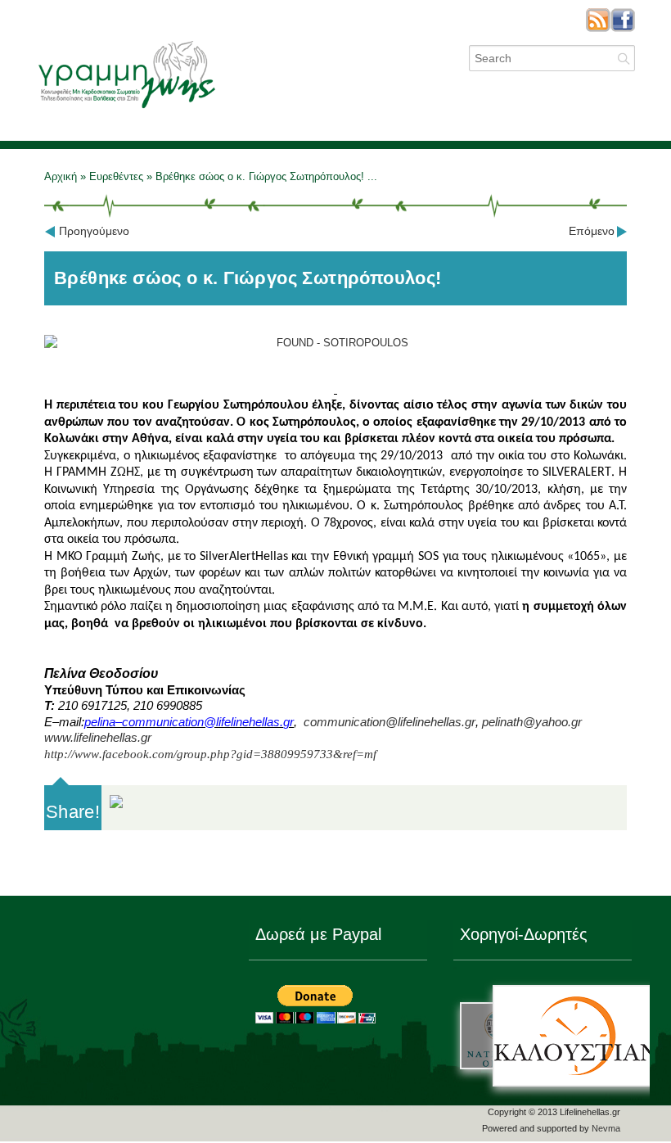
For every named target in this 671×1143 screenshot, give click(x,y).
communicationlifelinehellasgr (389, 722)
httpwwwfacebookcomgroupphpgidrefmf (210, 754)
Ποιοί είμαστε (296, 108)
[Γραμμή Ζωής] (126, 108)
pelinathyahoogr (532, 722)
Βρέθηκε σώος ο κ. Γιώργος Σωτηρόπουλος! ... (266, 176)
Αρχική (62, 176)
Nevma (606, 1128)
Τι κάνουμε (386, 108)
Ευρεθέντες (116, 176)
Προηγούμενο (94, 230)
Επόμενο (592, 230)
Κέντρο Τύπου (575, 108)
